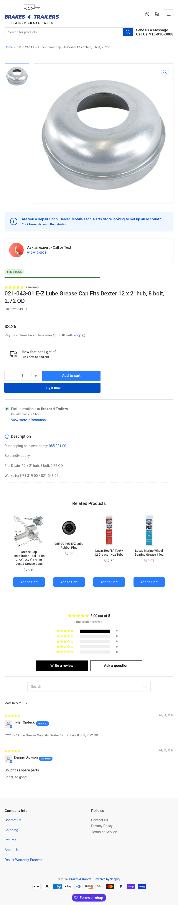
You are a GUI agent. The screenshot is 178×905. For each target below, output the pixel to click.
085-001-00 (57, 446)
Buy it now (52, 388)
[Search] (128, 32)
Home (9, 47)
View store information (28, 420)
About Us (11, 850)
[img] (13, 716)
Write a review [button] (61, 666)
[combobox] (69, 32)
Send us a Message (152, 30)
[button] (14, 287)
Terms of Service (104, 832)
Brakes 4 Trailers (80, 879)
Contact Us (13, 820)
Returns (10, 840)
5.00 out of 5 (100, 616)
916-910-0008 (36, 252)
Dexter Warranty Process (23, 860)
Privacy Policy (102, 826)
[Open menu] (168, 14)
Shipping (11, 830)
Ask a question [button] (116, 666)
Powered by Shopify (107, 879)
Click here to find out (35, 357)
